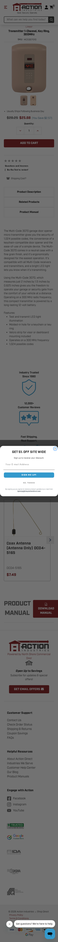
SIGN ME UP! (29, 475)
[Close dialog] (55, 448)
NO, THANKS (29, 483)
